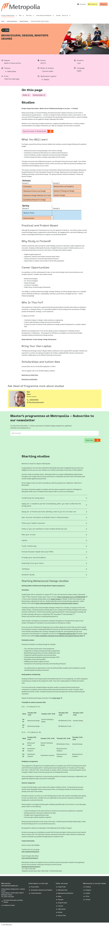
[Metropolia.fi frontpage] (20, 7)
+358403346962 (33, 400)
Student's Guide (62, 903)
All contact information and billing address (13, 901)
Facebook (88, 887)
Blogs (60, 896)
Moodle (60, 912)
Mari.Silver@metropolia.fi (36, 402)
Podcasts (61, 900)
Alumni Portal (62, 915)
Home (2, 21)
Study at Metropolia (12, 21)
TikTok (87, 896)
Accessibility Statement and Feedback (41, 890)
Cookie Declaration (36, 893)
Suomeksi (83, 4)
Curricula (61, 906)
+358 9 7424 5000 (9, 896)
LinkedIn (88, 893)
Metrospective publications (66, 893)
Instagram (88, 890)
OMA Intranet (62, 909)
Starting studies (38, 95)
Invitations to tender (9, 905)
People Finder (62, 887)
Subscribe (89, 440)
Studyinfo (46, 79)
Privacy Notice (35, 887)
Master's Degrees (24, 21)
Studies (25, 95)
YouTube (88, 900)
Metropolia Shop (63, 890)
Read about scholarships (29, 379)
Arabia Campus (11, 71)
